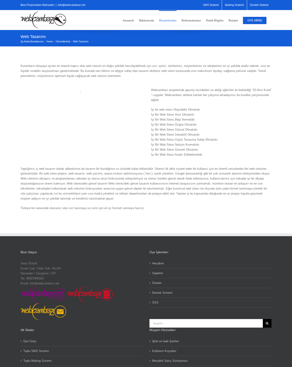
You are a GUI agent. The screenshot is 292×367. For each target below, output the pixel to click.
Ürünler (157, 283)
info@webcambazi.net (71, 5)
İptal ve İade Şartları (165, 341)
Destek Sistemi (162, 292)
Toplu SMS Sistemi (36, 351)
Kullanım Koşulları (164, 351)
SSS (155, 302)
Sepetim (157, 273)
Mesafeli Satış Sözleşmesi (170, 360)
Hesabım (158, 263)
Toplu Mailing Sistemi (37, 360)
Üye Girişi (29, 341)
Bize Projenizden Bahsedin (37, 5)
